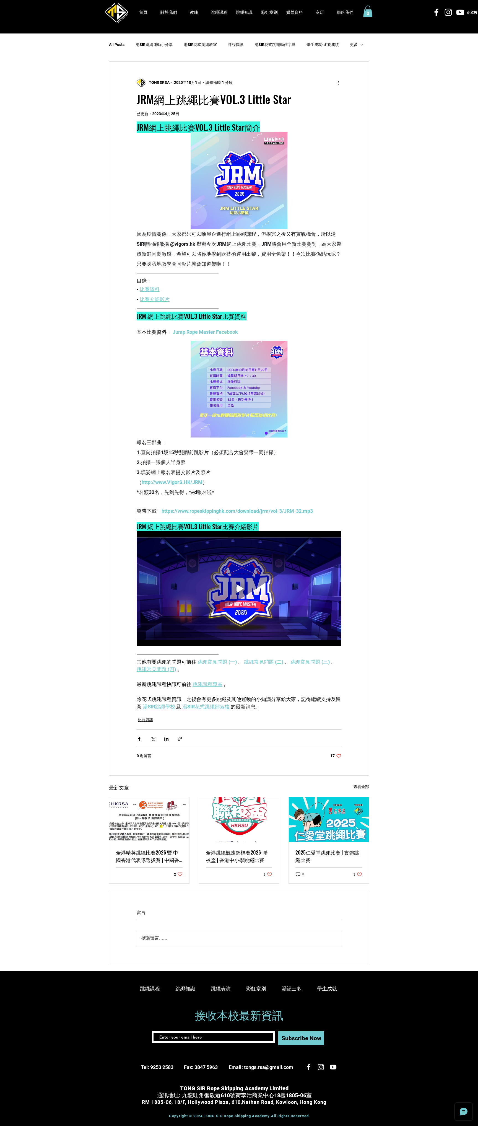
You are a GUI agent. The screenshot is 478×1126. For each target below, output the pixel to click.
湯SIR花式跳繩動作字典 (274, 44)
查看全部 (361, 787)
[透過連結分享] (180, 738)
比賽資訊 (145, 720)
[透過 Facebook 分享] (139, 738)
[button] (294, 12)
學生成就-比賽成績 (322, 44)
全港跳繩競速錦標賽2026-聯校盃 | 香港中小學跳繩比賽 (236, 856)
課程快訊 (235, 44)
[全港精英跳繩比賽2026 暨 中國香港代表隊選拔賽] (149, 819)
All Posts (116, 44)
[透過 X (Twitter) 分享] (152, 738)
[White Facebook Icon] (436, 12)
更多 (354, 44)
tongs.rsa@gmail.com (268, 1067)
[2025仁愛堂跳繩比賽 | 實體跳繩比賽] (329, 819)
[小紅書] (472, 12)
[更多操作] (338, 82)
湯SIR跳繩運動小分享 (154, 44)
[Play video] (239, 588)
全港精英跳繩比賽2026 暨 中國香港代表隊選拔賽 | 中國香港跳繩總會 (147, 856)
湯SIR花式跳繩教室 (200, 44)
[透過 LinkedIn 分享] (166, 738)
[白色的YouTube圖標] (460, 12)
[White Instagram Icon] (448, 12)
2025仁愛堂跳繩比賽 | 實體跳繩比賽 (327, 856)
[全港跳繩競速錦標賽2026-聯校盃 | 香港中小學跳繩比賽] (239, 819)
